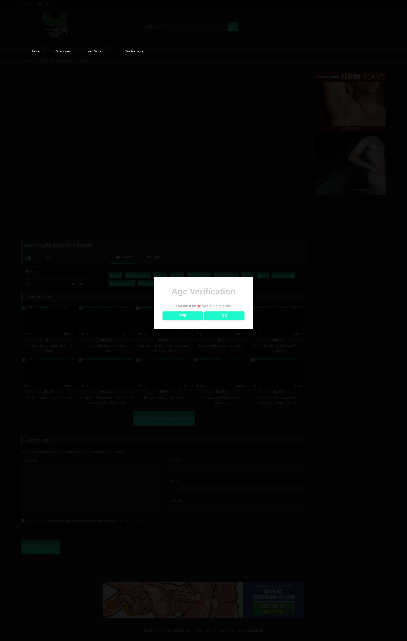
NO (224, 316)
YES (183, 316)
